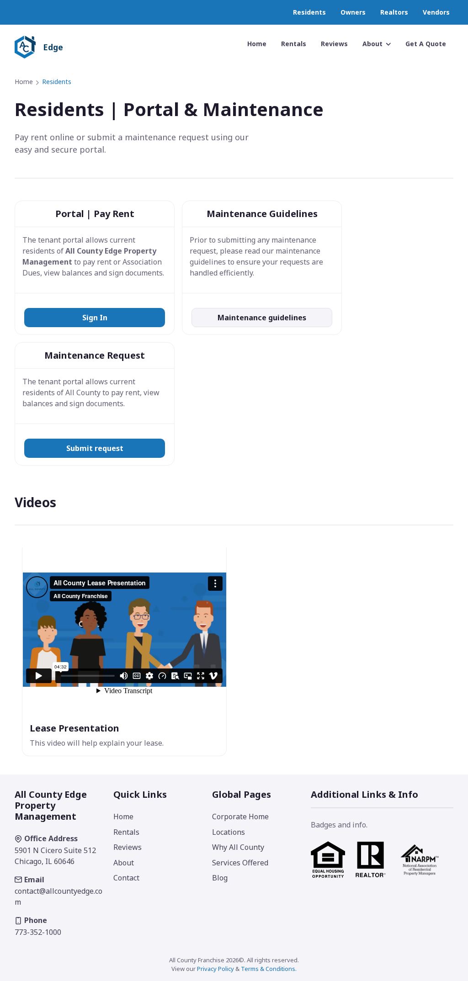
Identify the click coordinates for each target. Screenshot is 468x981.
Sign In (94, 318)
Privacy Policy (215, 969)
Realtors (394, 12)
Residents (309, 12)
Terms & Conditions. (269, 969)
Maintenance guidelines (262, 318)
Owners (353, 12)
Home (24, 81)
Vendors (436, 12)
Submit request (94, 448)
